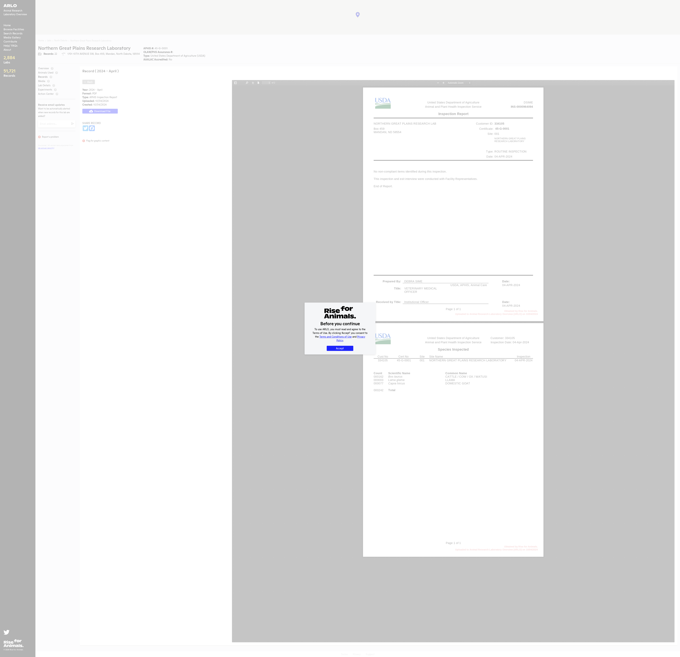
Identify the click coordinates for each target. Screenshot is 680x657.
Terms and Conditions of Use (335, 336)
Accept (340, 348)
